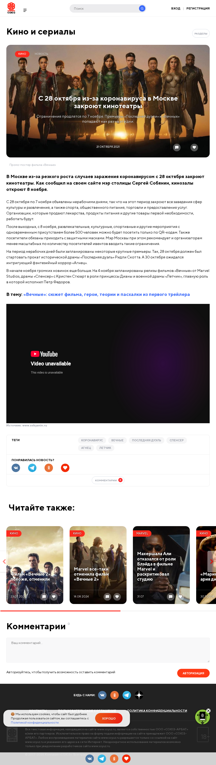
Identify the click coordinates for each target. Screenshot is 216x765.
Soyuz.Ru (11, 8)
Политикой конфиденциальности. (35, 722)
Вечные (117, 440)
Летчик (105, 448)
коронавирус (92, 440)
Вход (175, 8)
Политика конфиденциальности (157, 710)
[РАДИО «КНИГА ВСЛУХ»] (202, 716)
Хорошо (109, 718)
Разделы (200, 33)
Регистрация (198, 8)
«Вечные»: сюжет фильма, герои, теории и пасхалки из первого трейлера (106, 294)
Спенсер (177, 440)
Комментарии (108, 480)
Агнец (86, 448)
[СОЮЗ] (12, 734)
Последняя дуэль (146, 440)
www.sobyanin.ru (34, 425)
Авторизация (193, 673)
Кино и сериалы (41, 31)
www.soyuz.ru (106, 729)
